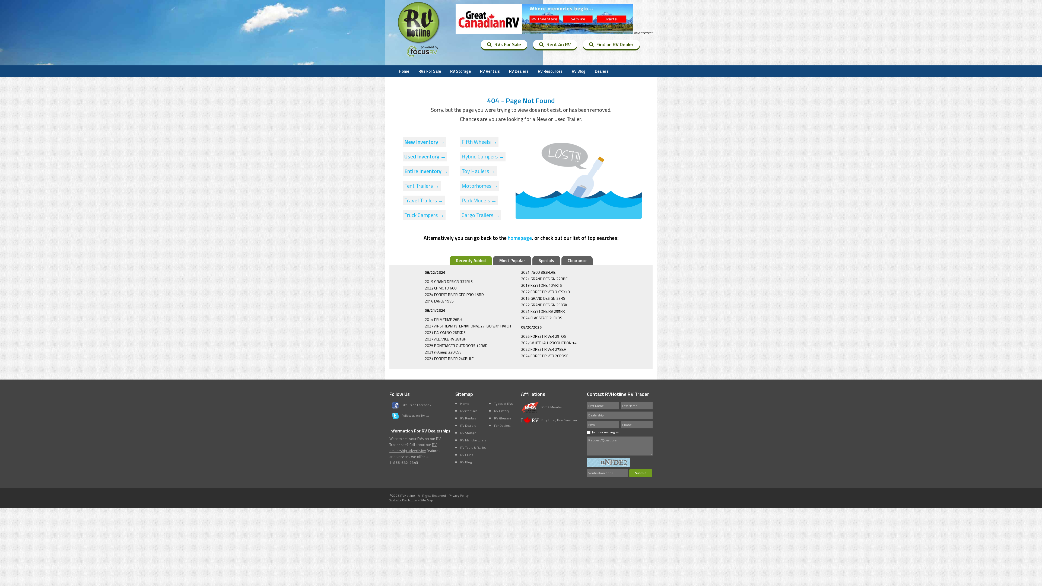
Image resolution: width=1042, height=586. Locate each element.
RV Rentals (490, 71)
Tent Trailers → (421, 185)
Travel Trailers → (423, 200)
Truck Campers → (424, 215)
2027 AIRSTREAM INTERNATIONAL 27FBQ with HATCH (468, 326)
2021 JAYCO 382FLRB (538, 272)
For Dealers (502, 425)
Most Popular (512, 260)
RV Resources (550, 71)
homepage (520, 238)
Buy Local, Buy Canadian (559, 420)
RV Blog (579, 71)
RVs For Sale (507, 44)
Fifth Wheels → (479, 142)
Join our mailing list (606, 432)
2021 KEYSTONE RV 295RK (543, 311)
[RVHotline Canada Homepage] (419, 43)
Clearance (577, 260)
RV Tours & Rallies (473, 447)
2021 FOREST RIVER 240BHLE (449, 358)
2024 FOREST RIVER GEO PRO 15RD (454, 294)
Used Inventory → (425, 156)
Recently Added (471, 260)
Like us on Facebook (416, 404)
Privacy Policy (459, 495)
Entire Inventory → (426, 171)
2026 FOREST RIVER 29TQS (543, 336)
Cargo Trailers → (481, 215)
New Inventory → (424, 142)
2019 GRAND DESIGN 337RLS (449, 281)
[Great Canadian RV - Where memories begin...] (544, 19)
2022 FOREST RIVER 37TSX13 (545, 292)
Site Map (426, 500)
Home (404, 71)
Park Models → (479, 200)
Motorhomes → (480, 185)
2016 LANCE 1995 (439, 301)
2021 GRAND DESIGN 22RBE (544, 279)
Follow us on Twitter (416, 415)
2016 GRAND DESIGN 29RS (543, 298)
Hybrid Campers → (483, 156)
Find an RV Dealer (615, 44)
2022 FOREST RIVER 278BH (543, 349)
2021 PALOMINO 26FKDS (445, 332)
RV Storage (460, 71)
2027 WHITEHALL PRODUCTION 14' (549, 343)
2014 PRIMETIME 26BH (443, 319)
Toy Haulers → (478, 171)
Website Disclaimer (403, 500)
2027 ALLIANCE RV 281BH (445, 339)
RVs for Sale (469, 410)
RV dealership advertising (413, 447)
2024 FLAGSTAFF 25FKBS (541, 318)
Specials (546, 260)
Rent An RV (559, 44)
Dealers (602, 71)
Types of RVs (503, 403)
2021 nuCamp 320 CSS (443, 352)
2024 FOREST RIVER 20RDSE (544, 356)
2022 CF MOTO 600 (440, 288)
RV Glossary (502, 418)
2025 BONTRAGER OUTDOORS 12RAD (456, 345)
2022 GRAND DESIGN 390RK (544, 305)
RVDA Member (552, 407)
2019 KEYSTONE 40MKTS (541, 285)
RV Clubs (466, 454)
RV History (501, 410)
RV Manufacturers (473, 440)
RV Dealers (519, 71)
